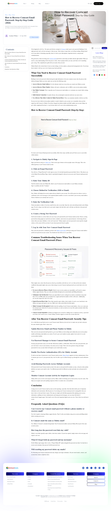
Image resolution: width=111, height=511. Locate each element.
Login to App (97, 3)
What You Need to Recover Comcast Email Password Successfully (15, 53)
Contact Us (96, 480)
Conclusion (7, 67)
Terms (65, 501)
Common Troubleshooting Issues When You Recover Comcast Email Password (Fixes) (15, 60)
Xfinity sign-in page (61, 230)
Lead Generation (71, 486)
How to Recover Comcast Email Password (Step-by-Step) (15, 56)
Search (104, 48)
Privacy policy (60, 501)
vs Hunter (29, 476)
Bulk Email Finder (71, 479)
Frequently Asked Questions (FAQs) (12, 69)
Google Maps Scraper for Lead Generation (55, 476)
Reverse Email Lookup (11, 476)
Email (13, 14)
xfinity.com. (48, 162)
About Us (96, 477)
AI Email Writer (10, 483)
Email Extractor (70, 483)
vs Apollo (29, 479)
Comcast (63, 49)
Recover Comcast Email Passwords (54, 479)
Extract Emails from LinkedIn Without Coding (54, 488)
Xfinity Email (66, 355)
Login (90, 3)
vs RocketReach (30, 486)
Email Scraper (70, 476)
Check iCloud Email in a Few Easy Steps (55, 481)
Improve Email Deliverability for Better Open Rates (54, 484)
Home (6, 14)
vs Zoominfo (29, 483)
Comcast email (52, 58)
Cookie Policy (53, 501)
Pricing (32, 3)
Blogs (96, 484)
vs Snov (28, 481)
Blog (40, 3)
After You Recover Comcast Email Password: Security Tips (15, 64)
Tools (24, 3)
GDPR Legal (46, 501)
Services (47, 3)
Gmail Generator (10, 479)
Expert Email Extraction (72, 481)
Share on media (35, 37)
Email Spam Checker (11, 481)
